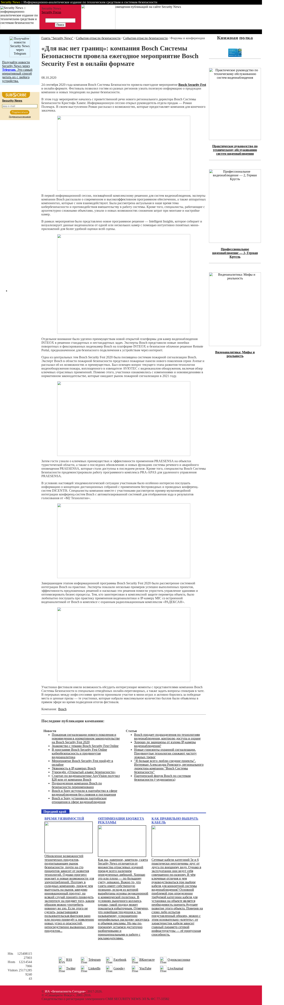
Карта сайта (249, 2)
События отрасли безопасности (98, 38)
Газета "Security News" (57, 38)
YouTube (145, 968)
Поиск (208, 2)
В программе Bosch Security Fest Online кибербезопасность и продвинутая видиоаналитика (79, 753)
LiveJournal (175, 968)
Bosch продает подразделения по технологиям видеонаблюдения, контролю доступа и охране (167, 736)
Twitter (70, 968)
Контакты (227, 2)
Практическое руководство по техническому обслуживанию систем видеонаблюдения (235, 149)
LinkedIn (94, 968)
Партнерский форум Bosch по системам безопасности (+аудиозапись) (162, 777)
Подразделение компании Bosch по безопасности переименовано (77, 785)
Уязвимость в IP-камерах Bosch (74, 768)
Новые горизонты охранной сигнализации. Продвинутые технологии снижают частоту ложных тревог (165, 753)
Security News (12, 100)
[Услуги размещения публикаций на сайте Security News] (98, 28)
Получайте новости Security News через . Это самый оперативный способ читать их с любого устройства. (17, 71)
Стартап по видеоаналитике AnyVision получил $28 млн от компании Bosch (86, 777)
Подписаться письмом (20, 116)
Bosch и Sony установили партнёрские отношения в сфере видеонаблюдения (79, 800)
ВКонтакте (147, 959)
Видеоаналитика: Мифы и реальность (235, 354)
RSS (69, 959)
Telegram (94, 959)
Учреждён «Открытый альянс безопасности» (84, 772)
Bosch (62, 709)
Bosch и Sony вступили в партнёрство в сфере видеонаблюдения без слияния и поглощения (84, 792)
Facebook (120, 959)
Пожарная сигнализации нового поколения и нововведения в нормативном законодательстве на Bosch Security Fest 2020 (86, 738)
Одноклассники (179, 959)
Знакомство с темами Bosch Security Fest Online (85, 746)
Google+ (119, 968)
